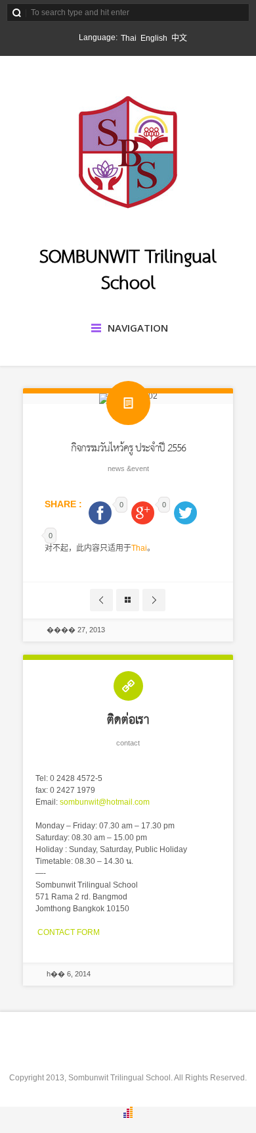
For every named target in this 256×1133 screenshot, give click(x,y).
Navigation (138, 327)
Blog (127, 600)
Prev (101, 600)
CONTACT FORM (67, 932)
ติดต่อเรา (128, 720)
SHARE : (65, 504)
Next (153, 600)
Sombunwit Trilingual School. (120, 1077)
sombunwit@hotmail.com (105, 802)
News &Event (128, 468)
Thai (139, 548)
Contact (128, 743)
